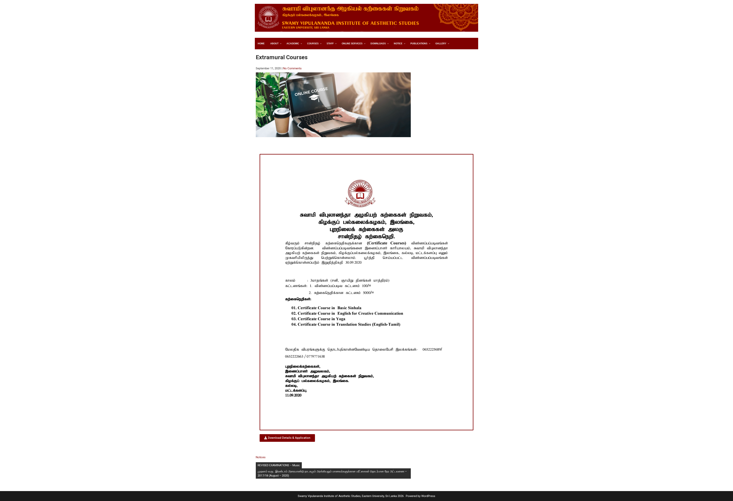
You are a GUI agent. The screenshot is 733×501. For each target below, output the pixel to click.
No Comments (292, 68)
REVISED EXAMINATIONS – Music (279, 465)
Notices (261, 457)
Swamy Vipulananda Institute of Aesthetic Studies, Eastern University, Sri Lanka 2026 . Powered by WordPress (366, 496)
